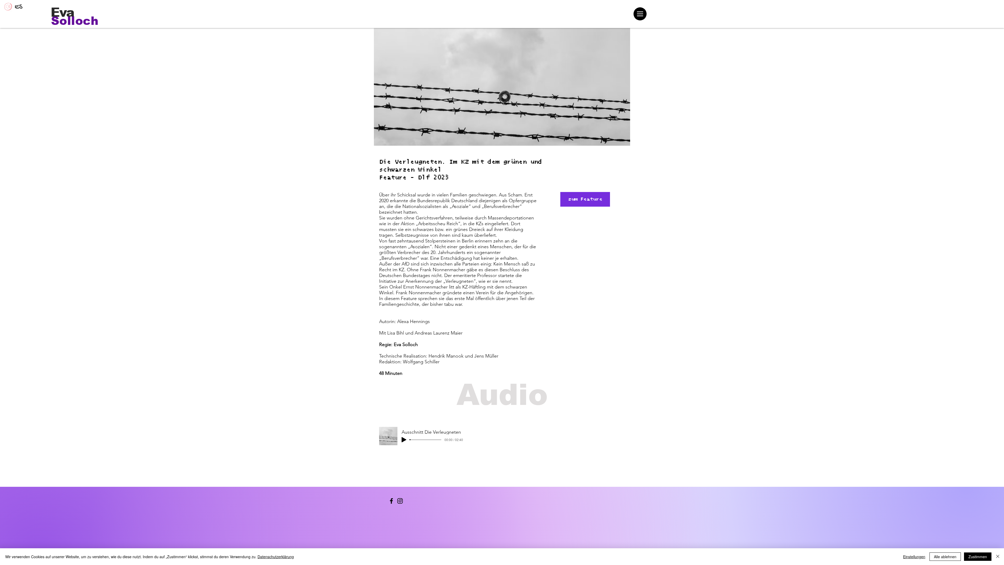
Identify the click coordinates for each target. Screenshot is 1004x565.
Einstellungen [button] (914, 556)
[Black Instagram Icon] (400, 501)
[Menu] (640, 13)
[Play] (404, 439)
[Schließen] (998, 556)
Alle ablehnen (945, 556)
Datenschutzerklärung (276, 556)
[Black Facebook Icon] (391, 501)
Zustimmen (977, 556)
